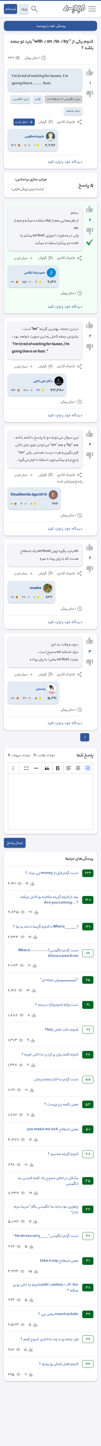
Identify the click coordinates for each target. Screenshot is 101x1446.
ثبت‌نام (10, 9)
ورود (23, 9)
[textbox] (50, 802)
